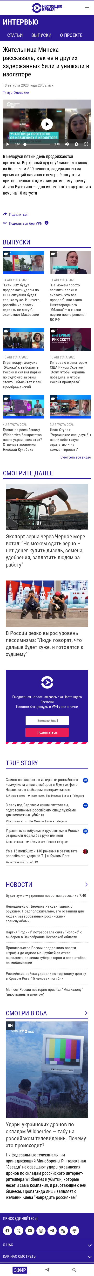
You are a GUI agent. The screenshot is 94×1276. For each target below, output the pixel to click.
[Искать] (74, 1270)
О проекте (71, 35)
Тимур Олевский (16, 92)
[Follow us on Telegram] (52, 1230)
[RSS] (63, 1230)
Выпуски (41, 35)
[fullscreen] (86, 144)
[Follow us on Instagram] (41, 1230)
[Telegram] (47, 1270)
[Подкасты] (74, 1230)
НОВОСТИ (19, 885)
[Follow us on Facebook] (7, 1230)
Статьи (15, 35)
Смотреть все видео (75, 457)
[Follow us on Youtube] (29, 1230)
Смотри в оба (26, 1013)
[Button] (15, 215)
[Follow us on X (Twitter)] (18, 1230)
